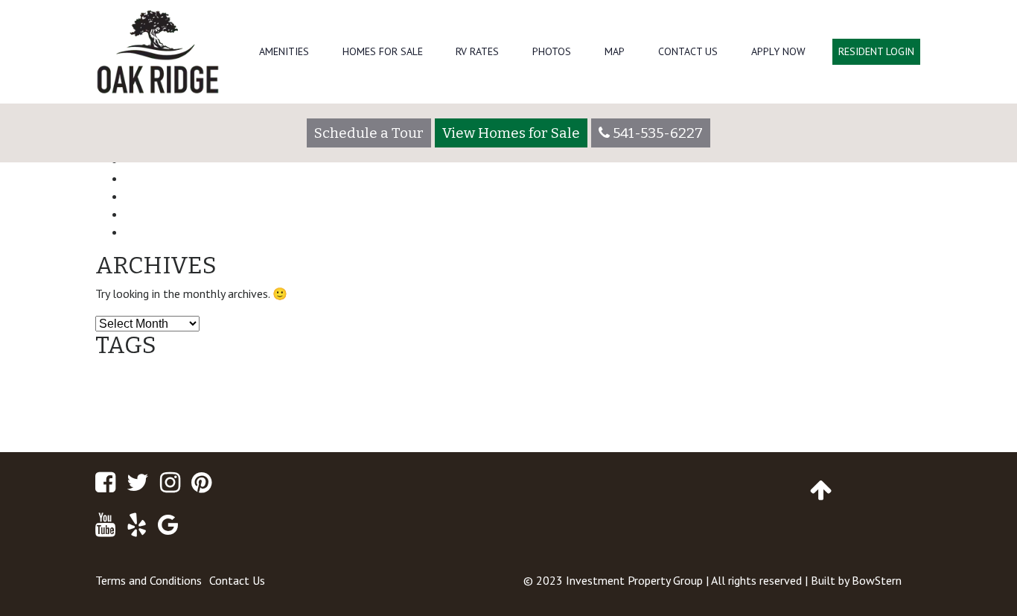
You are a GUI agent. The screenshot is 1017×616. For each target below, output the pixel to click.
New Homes (830, 381)
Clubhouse (221, 382)
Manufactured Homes (685, 383)
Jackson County (572, 386)
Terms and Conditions (148, 580)
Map (615, 51)
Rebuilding (429, 418)
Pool (397, 418)
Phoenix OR (236, 417)
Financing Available (179, 213)
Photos (551, 51)
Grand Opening (497, 385)
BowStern (877, 580)
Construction (322, 382)
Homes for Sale (382, 51)
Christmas (155, 386)
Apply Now (778, 51)
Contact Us (688, 51)
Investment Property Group (634, 580)
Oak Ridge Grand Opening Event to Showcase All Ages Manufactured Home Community (373, 231)
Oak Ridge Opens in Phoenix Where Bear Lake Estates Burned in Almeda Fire (340, 195)
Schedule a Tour (369, 133)
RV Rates (477, 51)
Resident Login (876, 51)
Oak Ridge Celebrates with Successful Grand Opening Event (294, 178)
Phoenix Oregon (328, 416)
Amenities (284, 51)
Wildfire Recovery (486, 418)
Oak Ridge (148, 413)
